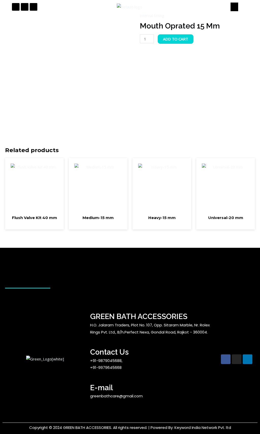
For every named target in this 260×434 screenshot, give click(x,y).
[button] (234, 7)
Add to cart (175, 38)
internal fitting (152, 15)
